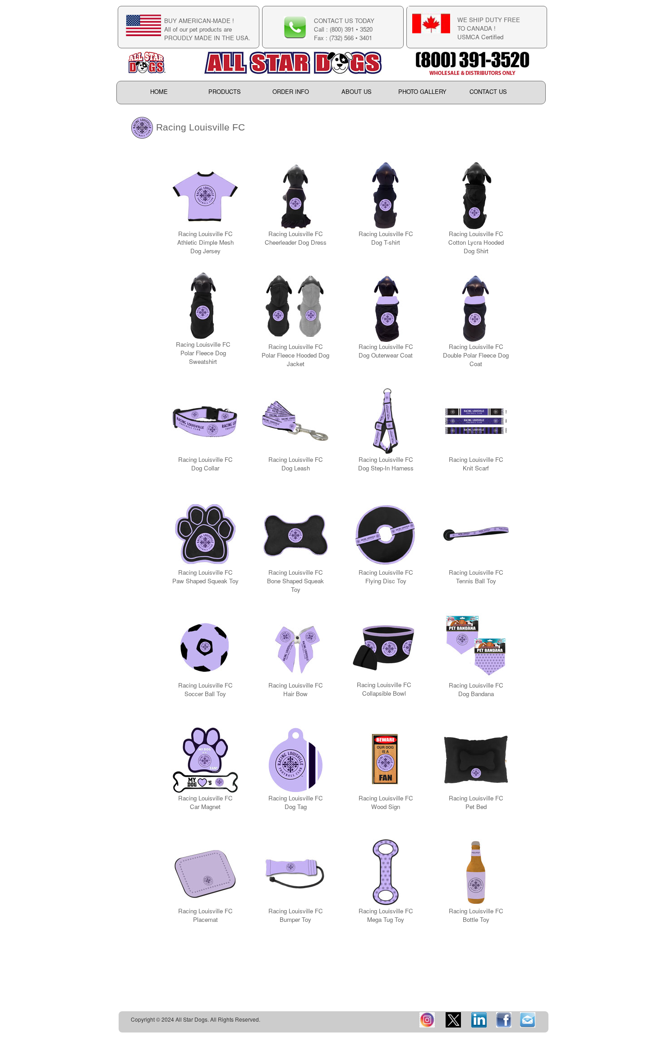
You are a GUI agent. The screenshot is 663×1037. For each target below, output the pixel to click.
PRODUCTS (224, 92)
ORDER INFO (290, 92)
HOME (159, 92)
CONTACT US (488, 92)
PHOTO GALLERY (422, 92)
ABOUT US (356, 92)
